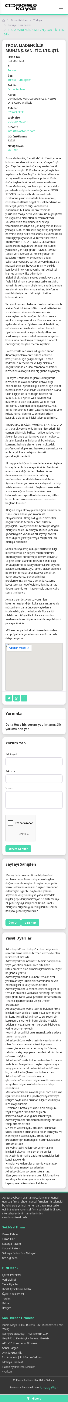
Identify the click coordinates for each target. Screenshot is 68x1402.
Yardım (6, 1298)
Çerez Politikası (11, 1275)
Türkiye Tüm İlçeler (19, 25)
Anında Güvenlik (12, 1352)
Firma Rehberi (19, 20)
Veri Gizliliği (9, 1279)
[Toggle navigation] (61, 7)
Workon (7, 1371)
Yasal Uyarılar (10, 1284)
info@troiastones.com (21, 131)
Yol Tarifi (13, 150)
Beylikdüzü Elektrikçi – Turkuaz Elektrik (25, 1338)
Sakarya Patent (11, 1243)
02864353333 (16, 112)
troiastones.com (18, 121)
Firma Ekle (8, 1239)
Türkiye (37, 20)
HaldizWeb (33, 1387)
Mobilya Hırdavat (12, 1362)
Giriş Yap (30, 922)
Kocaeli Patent (11, 1248)
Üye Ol (13, 922)
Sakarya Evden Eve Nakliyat (19, 1253)
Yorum (9, 788)
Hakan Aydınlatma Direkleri (18, 1367)
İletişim (6, 1308)
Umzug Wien (10, 1258)
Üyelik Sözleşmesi (13, 1294)
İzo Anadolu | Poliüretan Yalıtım (22, 1357)
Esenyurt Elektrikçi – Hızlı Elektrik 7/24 (25, 1333)
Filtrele (36, 1398)
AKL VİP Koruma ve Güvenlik (19, 1343)
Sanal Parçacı (10, 1348)
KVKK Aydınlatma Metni (16, 1289)
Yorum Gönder (18, 848)
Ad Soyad (11, 754)
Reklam (6, 1303)
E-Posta (10, 771)
